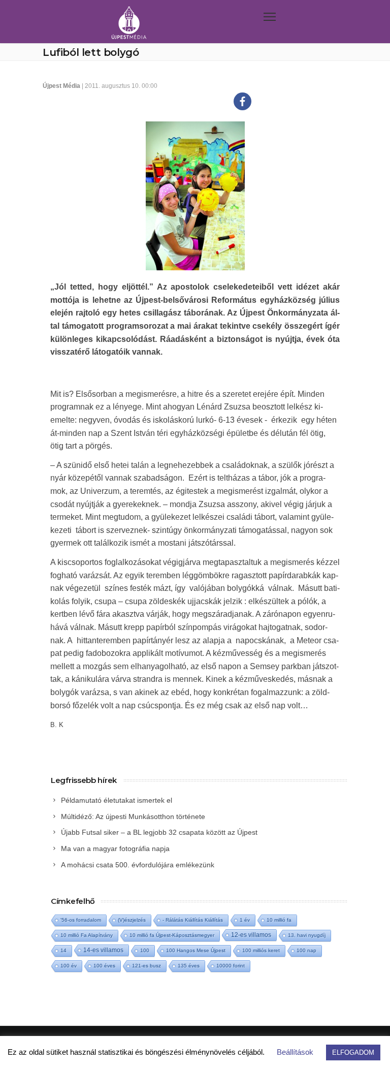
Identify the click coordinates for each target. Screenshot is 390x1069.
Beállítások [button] (295, 1052)
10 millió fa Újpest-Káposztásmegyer (171, 935)
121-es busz (146, 965)
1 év (245, 920)
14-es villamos (103, 950)
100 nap (306, 950)
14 (63, 950)
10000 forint (230, 965)
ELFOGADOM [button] (353, 1052)
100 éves (104, 965)
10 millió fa (279, 920)
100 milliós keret (261, 950)
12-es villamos (251, 934)
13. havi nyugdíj (307, 935)
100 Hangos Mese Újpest (195, 950)
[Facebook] (242, 101)
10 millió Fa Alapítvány (86, 935)
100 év (68, 965)
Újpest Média (61, 85)
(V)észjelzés (132, 920)
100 (144, 950)
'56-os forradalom (80, 920)
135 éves (189, 965)
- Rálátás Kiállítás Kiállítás (192, 920)
